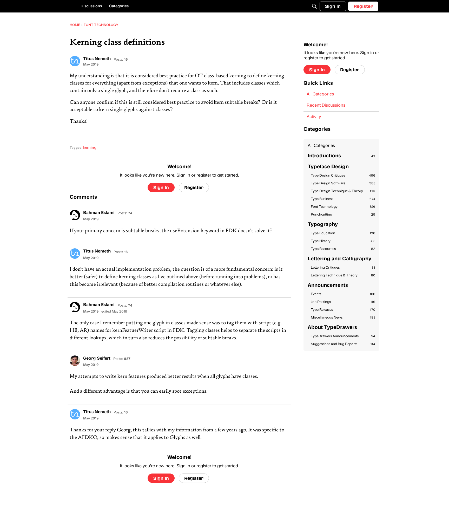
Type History (343, 241)
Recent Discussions (326, 105)
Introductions (341, 156)
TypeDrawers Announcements (343, 336)
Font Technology (343, 207)
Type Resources (343, 249)
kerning (89, 148)
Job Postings (343, 302)
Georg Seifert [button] (96, 359)
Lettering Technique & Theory (343, 275)
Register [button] (193, 187)
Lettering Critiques (343, 267)
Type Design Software (343, 183)
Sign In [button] (161, 187)
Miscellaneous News (343, 317)
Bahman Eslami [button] (99, 213)
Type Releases (343, 310)
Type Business (343, 199)
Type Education (343, 233)
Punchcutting (343, 214)
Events (343, 294)
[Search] (314, 6)
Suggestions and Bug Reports (343, 344)
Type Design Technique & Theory (343, 191)
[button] (75, 61)
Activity (314, 117)
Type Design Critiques (343, 175)
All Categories (320, 94)
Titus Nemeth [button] (97, 59)
